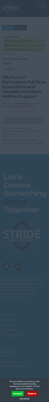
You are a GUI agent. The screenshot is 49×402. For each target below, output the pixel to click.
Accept (18, 393)
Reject (32, 393)
